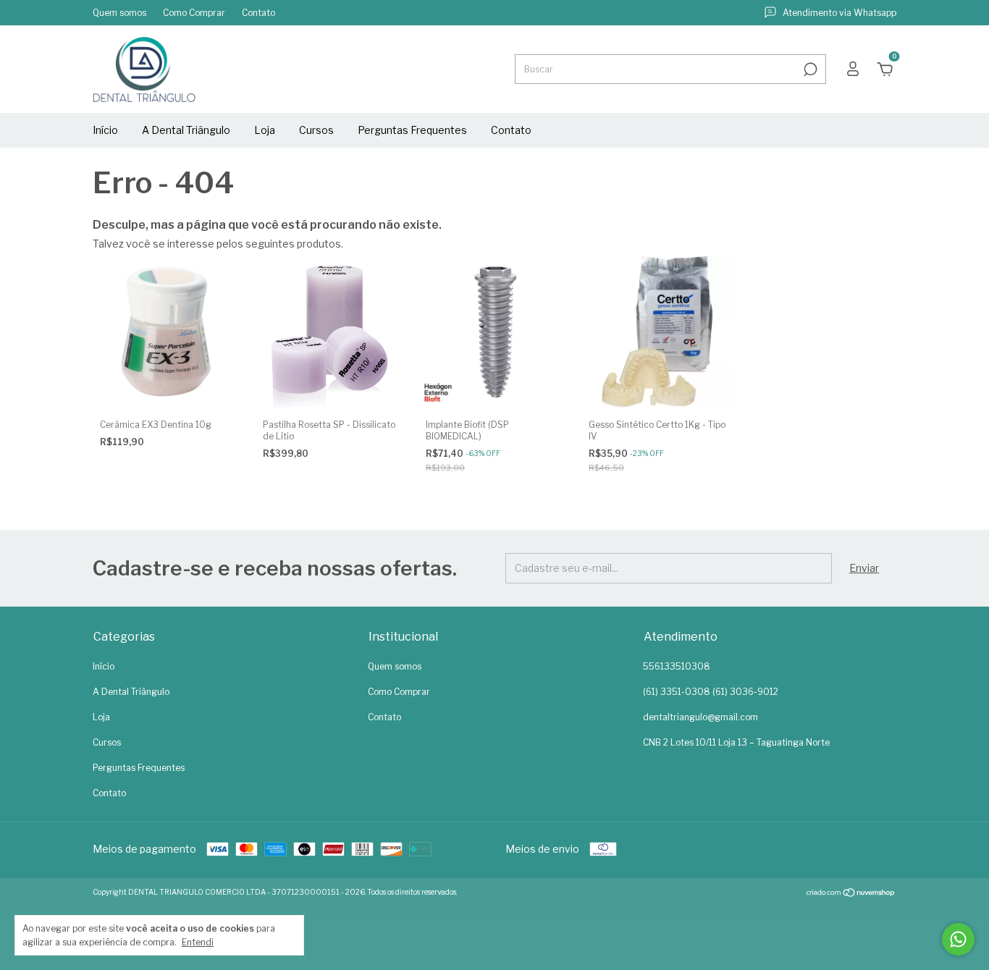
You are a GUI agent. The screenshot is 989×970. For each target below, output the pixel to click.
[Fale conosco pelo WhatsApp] (958, 939)
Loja (264, 130)
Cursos (316, 130)
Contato (258, 12)
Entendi (198, 942)
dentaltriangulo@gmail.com (700, 717)
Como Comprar (194, 12)
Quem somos (119, 12)
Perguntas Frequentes (412, 130)
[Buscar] (809, 69)
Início (105, 130)
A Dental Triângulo (186, 130)
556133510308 (676, 666)
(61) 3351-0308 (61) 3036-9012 (710, 691)
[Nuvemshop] (851, 893)
